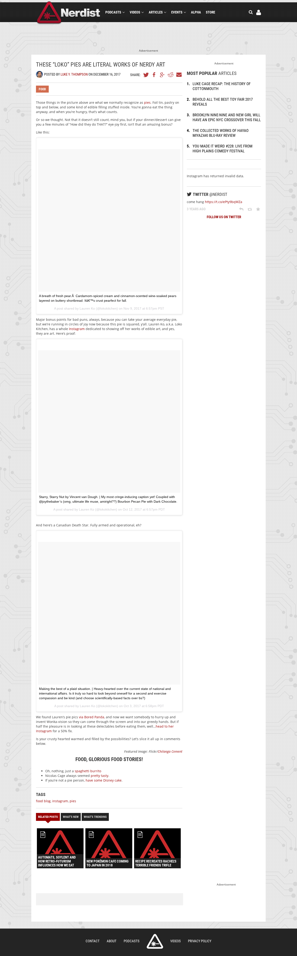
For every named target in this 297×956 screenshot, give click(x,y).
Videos (135, 12)
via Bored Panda (91, 717)
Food (42, 89)
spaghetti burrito (88, 771)
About (111, 941)
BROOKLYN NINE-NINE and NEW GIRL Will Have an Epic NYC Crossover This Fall (227, 117)
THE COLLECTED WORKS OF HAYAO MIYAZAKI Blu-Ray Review (221, 133)
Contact (93, 941)
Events (176, 12)
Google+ (162, 74)
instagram (60, 801)
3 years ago (196, 209)
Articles (156, 12)
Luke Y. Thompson (74, 74)
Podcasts (113, 12)
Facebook (154, 74)
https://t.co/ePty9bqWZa (223, 202)
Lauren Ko (87, 308)
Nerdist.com (155, 941)
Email (179, 74)
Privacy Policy (199, 941)
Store (210, 12)
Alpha (196, 12)
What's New (71, 817)
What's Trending (95, 817)
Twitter (146, 74)
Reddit (171, 74)
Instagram (77, 329)
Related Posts (48, 817)
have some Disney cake (104, 780)
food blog (43, 801)
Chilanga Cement (170, 751)
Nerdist (68, 13)
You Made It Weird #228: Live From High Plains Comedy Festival (222, 148)
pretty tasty (99, 775)
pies (147, 102)
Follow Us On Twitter (224, 217)
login (258, 12)
